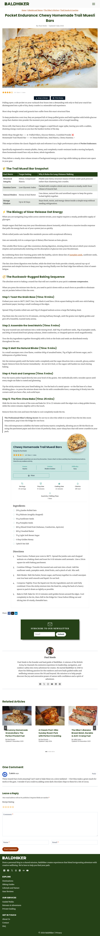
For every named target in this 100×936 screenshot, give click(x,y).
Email (55, 842)
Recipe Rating (8, 802)
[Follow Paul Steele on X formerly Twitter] (44, 684)
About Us (6, 919)
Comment (8, 814)
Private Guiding (9, 909)
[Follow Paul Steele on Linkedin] (56, 684)
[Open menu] (93, 4)
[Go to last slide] (5, 728)
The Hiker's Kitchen (51, 10)
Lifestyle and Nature (35, 10)
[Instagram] (4, 870)
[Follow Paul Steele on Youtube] (52, 684)
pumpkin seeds (76, 255)
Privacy (58, 933)
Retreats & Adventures (11, 905)
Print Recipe (59, 98)
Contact (5, 923)
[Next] (94, 728)
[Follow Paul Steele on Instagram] (48, 684)
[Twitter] (12, 870)
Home (24, 10)
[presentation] (17, 715)
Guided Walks (8, 902)
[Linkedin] (20, 870)
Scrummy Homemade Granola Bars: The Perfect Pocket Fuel (16, 733)
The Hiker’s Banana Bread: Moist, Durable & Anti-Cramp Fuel (82, 733)
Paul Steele (43, 26)
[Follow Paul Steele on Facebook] (40, 684)
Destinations (7, 881)
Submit (61, 634)
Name (6, 842)
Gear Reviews (8, 891)
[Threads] (16, 870)
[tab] (46, 751)
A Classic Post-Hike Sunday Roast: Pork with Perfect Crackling (50, 733)
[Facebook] (8, 870)
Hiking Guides (8, 884)
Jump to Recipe (43, 98)
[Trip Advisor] (24, 870)
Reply (94, 774)
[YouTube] (27, 870)
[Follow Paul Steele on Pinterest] (60, 684)
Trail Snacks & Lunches (69, 10)
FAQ (4, 926)
